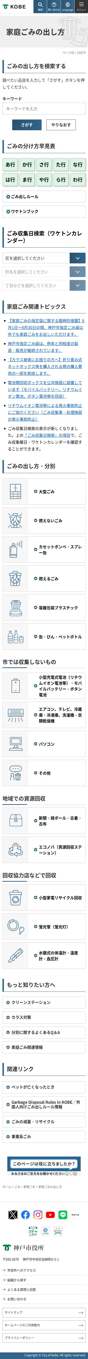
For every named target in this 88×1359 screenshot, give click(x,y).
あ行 (10, 164)
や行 (44, 179)
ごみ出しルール (24, 196)
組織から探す (16, 1280)
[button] (40, 6)
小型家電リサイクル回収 (60, 897)
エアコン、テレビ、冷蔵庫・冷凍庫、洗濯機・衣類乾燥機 (60, 715)
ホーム (6, 1187)
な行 (78, 164)
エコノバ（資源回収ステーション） (60, 850)
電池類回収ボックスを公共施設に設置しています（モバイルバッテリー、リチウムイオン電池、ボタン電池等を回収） (45, 389)
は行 (10, 179)
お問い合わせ (16, 1299)
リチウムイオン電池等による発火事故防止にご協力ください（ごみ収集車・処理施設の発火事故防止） (45, 412)
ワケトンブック (24, 211)
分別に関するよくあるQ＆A (35, 1032)
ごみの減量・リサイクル (33, 1121)
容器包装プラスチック (58, 607)
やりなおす (61, 125)
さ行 (44, 164)
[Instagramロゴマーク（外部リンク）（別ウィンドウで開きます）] (37, 1214)
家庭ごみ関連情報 (27, 1047)
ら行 (61, 179)
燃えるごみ (48, 578)
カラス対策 (21, 1017)
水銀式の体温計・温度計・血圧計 (58, 955)
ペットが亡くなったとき (33, 1087)
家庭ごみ (29, 1187)
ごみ (17, 1187)
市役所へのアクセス (21, 1270)
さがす (27, 125)
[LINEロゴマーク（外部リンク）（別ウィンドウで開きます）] (62, 1214)
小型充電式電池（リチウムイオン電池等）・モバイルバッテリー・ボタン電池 (60, 686)
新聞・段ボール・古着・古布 (60, 821)
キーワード (12, 98)
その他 (45, 773)
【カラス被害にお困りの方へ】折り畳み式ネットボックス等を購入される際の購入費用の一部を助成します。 (45, 366)
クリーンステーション (31, 1002)
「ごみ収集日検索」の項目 (46, 435)
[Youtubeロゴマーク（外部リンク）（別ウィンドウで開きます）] (50, 1215)
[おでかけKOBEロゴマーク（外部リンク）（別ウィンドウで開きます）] (58, 1231)
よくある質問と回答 (21, 1289)
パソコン (47, 744)
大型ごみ (47, 491)
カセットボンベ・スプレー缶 (60, 549)
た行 (61, 164)
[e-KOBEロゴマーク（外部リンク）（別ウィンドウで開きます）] (45, 1231)
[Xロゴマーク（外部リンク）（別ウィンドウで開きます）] (13, 1214)
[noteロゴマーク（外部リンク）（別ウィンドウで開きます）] (75, 1214)
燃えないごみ (50, 520)
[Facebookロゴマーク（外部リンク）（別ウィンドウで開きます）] (25, 1214)
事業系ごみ (21, 1136)
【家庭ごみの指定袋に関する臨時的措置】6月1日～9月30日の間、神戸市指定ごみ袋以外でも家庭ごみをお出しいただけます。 (46, 327)
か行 (27, 164)
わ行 (78, 179)
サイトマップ (13, 1312)
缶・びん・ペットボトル (60, 637)
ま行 (27, 179)
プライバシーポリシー (19, 1338)
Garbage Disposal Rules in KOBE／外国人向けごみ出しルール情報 (45, 1104)
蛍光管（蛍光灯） (54, 926)
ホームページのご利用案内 (22, 1325)
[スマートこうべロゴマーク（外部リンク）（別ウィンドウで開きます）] (33, 1231)
